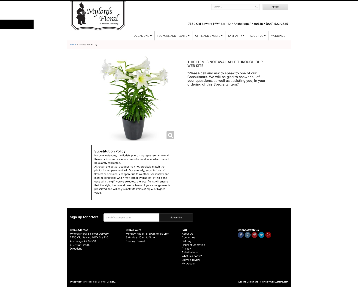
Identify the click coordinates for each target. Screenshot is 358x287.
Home (73, 44)
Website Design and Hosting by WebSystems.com (263, 281)
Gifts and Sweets (207, 35)
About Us (187, 233)
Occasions (141, 35)
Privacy (186, 248)
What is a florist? (192, 256)
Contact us (188, 237)
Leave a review (191, 259)
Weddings (278, 35)
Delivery (187, 241)
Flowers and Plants (172, 35)
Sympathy (235, 35)
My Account (189, 263)
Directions (76, 248)
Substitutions (190, 252)
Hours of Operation (193, 244)
